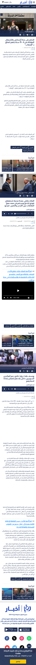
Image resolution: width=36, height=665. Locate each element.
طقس (2, 6)
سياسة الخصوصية (9, 655)
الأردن (18, 6)
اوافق (18, 661)
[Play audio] (4, 213)
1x (8, 213)
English (6, 2)
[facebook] (7, 638)
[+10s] (32, 213)
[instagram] (21, 638)
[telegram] (14, 647)
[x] (14, 638)
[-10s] (28, 213)
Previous (34, 184)
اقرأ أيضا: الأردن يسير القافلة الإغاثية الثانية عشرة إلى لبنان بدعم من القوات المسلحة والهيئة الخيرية (19, 524)
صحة (14, 6)
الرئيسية (33, 6)
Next (2, 184)
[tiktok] (22, 647)
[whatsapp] (29, 638)
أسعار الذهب (25, 6)
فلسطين (8, 6)
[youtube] (7, 647)
